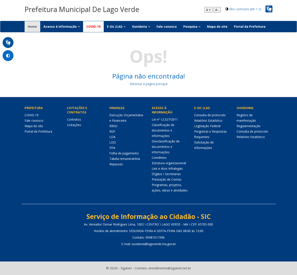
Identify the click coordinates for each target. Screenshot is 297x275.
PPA (112, 148)
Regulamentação (248, 126)
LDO (112, 142)
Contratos (74, 119)
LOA (112, 137)
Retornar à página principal (148, 84)
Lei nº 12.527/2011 (165, 119)
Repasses (116, 164)
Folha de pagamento (124, 153)
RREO (113, 126)
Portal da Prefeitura (249, 26)
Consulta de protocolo (210, 115)
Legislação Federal (207, 126)
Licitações (74, 125)
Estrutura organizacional (169, 163)
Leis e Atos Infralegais (167, 168)
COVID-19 (93, 26)
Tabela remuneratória (124, 159)
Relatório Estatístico (208, 120)
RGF (112, 131)
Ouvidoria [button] (140, 26)
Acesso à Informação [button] (60, 26)
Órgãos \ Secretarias (166, 174)
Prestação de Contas (166, 179)
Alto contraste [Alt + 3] (245, 9)
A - (217, 10)
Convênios (159, 157)
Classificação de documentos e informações (163, 130)
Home (34, 26)
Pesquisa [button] (190, 26)
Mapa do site (217, 26)
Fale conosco (167, 26)
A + (208, 10)
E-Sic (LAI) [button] (115, 26)
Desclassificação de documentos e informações (166, 146)
